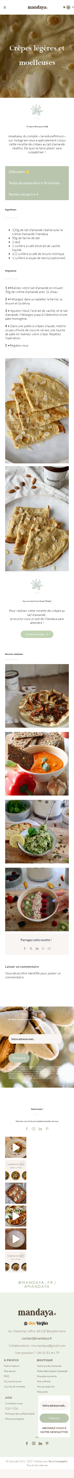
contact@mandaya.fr (37, 1338)
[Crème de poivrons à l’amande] (37, 764)
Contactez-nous (14, 1403)
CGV (8, 1408)
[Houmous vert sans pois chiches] (37, 831)
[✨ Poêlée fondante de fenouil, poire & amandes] (15, 1262)
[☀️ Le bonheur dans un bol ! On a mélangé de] (15, 1238)
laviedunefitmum (52, 136)
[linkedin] (40, 1128)
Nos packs (42, 1391)
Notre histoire (11, 1366)
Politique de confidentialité (20, 1413)
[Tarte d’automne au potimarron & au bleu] (37, 696)
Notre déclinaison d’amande (52, 1371)
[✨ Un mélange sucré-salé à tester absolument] (15, 1216)
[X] (31, 948)
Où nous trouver (13, 1381)
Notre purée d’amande (49, 1366)
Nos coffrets (43, 1381)
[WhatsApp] (43, 948)
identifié (34, 973)
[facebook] (27, 1128)
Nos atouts (9, 1371)
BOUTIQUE (45, 1360)
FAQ (6, 1376)
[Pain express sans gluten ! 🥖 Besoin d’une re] (15, 1147)
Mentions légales (14, 1418)
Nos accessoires (45, 1386)
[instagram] (33, 1128)
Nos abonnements (47, 1376)
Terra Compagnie (57, 1461)
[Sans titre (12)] (37, 1309)
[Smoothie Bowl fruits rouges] (37, 899)
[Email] (49, 948)
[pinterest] (47, 1128)
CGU (15, 1408)
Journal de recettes (14, 1386)
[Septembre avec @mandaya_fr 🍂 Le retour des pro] (15, 1170)
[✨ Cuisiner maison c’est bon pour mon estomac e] (15, 1193)
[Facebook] (25, 948)
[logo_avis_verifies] (37, 1323)
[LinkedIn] (37, 948)
